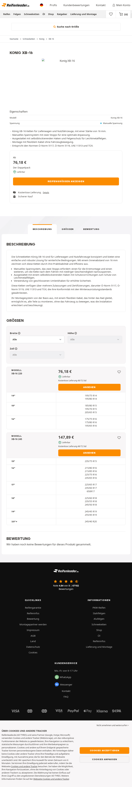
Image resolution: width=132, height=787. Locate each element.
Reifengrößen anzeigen (66, 181)
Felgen (17, 14)
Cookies (33, 652)
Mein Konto (123, 5)
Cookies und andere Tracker (24, 766)
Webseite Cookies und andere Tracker (51, 778)
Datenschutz (33, 646)
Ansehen (89, 387)
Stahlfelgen (99, 613)
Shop (51, 14)
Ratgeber (62, 14)
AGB (33, 635)
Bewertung (91, 229)
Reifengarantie (33, 607)
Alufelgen (99, 618)
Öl (43, 14)
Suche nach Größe (67, 26)
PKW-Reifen (99, 607)
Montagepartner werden (33, 624)
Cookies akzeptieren (104, 750)
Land (33, 641)
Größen (68, 229)
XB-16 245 (16, 439)
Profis (53, 5)
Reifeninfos (33, 613)
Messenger (66, 684)
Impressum (33, 630)
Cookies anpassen (104, 759)
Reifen (6, 14)
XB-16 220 (16, 373)
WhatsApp (65, 677)
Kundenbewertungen (76, 5)
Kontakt (101, 5)
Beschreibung (42, 229)
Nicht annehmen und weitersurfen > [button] (113, 725)
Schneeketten (31, 14)
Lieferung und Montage (83, 14)
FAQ (66, 696)
